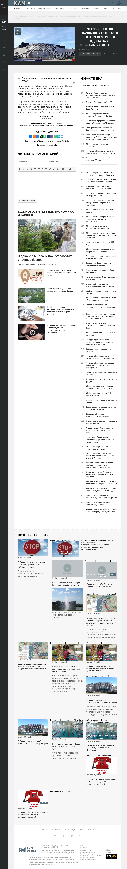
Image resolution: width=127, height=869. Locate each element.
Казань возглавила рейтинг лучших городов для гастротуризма (101, 496)
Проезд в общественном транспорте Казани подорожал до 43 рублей (100, 307)
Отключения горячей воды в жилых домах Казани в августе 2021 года (99, 474)
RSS (30, 125)
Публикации (70, 830)
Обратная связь (85, 850)
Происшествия (60, 9)
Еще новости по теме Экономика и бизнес (46, 213)
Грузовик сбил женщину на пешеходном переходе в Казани (100, 285)
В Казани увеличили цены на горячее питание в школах (98, 227)
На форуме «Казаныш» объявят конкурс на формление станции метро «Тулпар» (100, 439)
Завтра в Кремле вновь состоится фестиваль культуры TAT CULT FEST (101, 482)
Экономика (84, 9)
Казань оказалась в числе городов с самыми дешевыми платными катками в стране (101, 316)
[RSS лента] (108, 3)
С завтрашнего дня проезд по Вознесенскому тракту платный (100, 129)
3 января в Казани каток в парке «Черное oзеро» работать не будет (101, 357)
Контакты (83, 847)
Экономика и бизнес (90, 54)
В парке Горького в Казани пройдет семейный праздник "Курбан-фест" (101, 510)
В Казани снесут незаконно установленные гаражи (98, 447)
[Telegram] (62, 136)
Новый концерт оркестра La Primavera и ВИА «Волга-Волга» (99, 187)
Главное (44, 830)
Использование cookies (88, 859)
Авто (112, 9)
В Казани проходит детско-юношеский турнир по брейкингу (100, 115)
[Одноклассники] (34, 136)
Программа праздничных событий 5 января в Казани (101, 257)
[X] (41, 136)
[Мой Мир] (37, 136)
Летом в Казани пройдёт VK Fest (100, 102)
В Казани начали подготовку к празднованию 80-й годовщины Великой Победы (100, 455)
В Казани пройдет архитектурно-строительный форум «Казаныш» (100, 173)
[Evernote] (44, 136)
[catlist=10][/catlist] (31, 559)
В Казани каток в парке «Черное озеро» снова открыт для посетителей (100, 219)
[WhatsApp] (55, 136)
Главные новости (44, 9)
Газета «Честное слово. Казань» (91, 861)
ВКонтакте (57, 123)
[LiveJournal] (48, 136)
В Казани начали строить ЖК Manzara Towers (98, 394)
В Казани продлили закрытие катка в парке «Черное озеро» (101, 250)
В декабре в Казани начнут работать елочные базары (97, 415)
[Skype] (58, 136)
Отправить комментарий (27, 200)
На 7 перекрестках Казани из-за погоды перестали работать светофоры (100, 202)
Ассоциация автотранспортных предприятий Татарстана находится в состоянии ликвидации (101, 137)
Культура (96, 9)
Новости (17, 9)
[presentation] (19, 169)
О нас (81, 845)
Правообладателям (87, 857)
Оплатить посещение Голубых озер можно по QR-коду (101, 159)
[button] (20, 169)
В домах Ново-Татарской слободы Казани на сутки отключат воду (101, 489)
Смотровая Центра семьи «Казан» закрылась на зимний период (101, 180)
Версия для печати (47, 145)
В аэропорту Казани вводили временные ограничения (98, 264)
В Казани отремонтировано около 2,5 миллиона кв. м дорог (101, 299)
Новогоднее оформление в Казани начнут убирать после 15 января (101, 122)
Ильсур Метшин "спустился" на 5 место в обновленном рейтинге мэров (100, 430)
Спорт (105, 9)
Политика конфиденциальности (91, 856)
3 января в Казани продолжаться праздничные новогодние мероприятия (100, 365)
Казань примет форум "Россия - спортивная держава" (99, 503)
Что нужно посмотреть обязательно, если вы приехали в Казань (100, 325)
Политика (73, 9)
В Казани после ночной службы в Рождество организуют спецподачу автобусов (101, 235)
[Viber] (51, 136)
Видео (91, 830)
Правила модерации (87, 854)
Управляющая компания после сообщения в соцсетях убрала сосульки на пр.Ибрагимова (99, 465)
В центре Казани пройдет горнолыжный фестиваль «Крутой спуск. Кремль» (101, 95)
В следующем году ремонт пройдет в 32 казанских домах (101, 408)
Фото (82, 830)
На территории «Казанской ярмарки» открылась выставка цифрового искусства (99, 342)
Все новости (30, 9)
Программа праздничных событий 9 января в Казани (101, 194)
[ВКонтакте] (30, 136)
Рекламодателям (86, 849)
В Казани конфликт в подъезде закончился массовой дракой (99, 387)
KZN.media (83, 45)
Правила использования (88, 852)
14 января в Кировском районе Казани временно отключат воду (100, 152)
